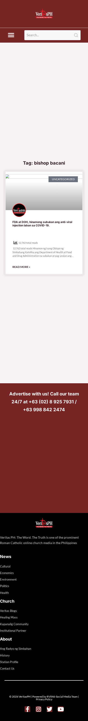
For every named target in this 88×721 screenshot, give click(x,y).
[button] (11, 35)
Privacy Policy (44, 699)
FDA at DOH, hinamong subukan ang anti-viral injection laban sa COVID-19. (42, 223)
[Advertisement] (44, 111)
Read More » (21, 267)
